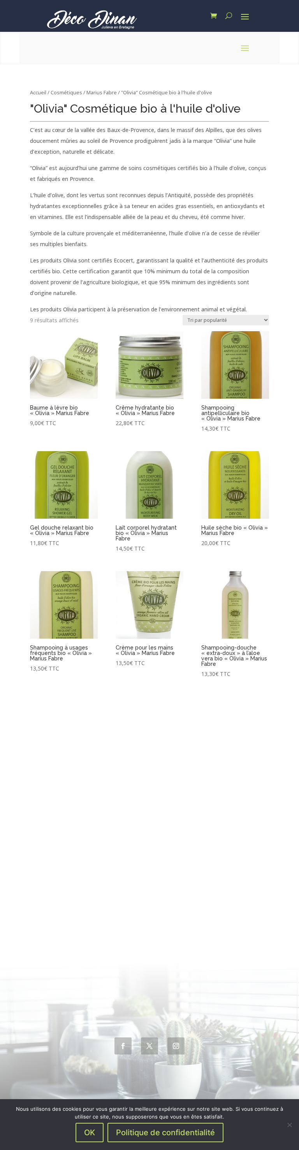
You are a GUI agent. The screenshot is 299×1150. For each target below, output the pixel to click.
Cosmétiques (66, 92)
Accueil (38, 92)
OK (89, 1132)
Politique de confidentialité (165, 1132)
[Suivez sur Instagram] (176, 1045)
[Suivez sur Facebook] (123, 1045)
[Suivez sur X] (149, 1045)
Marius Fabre (101, 92)
